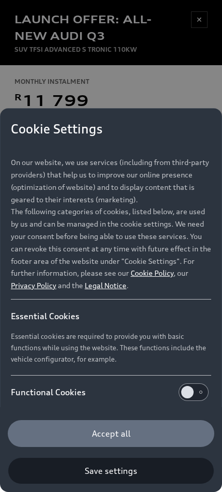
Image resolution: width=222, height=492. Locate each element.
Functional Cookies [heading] (48, 392)
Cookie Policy (152, 273)
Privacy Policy (33, 285)
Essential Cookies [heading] (45, 316)
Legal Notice (105, 285)
